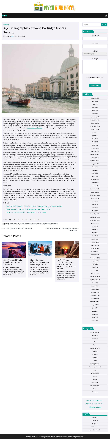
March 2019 (95, 320)
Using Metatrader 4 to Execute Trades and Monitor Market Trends (28, 209)
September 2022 (95, 220)
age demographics (13, 223)
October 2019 (95, 298)
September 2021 (95, 258)
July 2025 (95, 132)
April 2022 (95, 236)
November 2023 (95, 189)
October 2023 (95, 192)
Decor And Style (95, 348)
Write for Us (98, 404)
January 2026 (95, 114)
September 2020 (95, 280)
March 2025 (95, 145)
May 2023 (95, 208)
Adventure (95, 335)
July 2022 (95, 226)
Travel (95, 389)
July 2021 (95, 264)
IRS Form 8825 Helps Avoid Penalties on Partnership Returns (27, 212)
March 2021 (95, 270)
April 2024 (95, 173)
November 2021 (94, 251)
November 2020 (95, 276)
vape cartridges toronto (50, 223)
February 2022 (95, 242)
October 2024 (95, 157)
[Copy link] (43, 219)
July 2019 (94, 308)
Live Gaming (95, 373)
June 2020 (95, 283)
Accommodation (95, 332)
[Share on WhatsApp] (22, 219)
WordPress (79, 437)
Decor (95, 345)
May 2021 (95, 267)
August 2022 (95, 223)
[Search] (106, 15)
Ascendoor (63, 437)
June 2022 (95, 229)
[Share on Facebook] (10, 219)
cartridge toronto (25, 223)
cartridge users (37, 223)
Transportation (95, 386)
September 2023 (95, 195)
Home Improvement (95, 367)
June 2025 (95, 136)
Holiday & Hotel (95, 364)
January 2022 (95, 245)
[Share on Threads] (39, 219)
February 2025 (95, 148)
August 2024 (95, 164)
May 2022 (95, 233)
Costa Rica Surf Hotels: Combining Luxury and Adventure (12, 262)
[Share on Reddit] (30, 219)
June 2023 (95, 204)
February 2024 (95, 179)
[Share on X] (14, 219)
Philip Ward (8, 36)
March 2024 (95, 176)
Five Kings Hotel (44, 437)
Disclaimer (89, 404)
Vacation (95, 392)
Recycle (95, 376)
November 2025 (95, 120)
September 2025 (95, 126)
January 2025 (95, 151)
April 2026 (95, 107)
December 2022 (94, 214)
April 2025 (95, 142)
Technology (95, 382)
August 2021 (95, 261)
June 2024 (95, 167)
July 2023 (95, 201)
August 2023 (95, 198)
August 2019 (95, 305)
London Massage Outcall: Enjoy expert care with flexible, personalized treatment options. (66, 264)
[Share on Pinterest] (26, 219)
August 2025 (95, 129)
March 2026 (95, 110)
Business (6, 24)
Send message (95, 85)
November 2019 (95, 295)
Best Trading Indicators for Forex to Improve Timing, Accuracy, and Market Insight (34, 206)
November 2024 (95, 154)
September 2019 (95, 301)
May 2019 (95, 314)
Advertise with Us (95, 407)
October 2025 (95, 123)
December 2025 (95, 117)
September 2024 (95, 161)
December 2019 (95, 292)
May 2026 (95, 104)
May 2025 (95, 139)
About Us (99, 400)
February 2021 (95, 273)
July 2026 (95, 101)
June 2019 (95, 311)
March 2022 (95, 239)
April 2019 (95, 317)
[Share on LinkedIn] (18, 219)
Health (95, 360)
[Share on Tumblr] (34, 219)
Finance (95, 357)
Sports (95, 379)
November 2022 (95, 217)
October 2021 (95, 255)
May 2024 (95, 170)
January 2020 (95, 289)
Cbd (95, 342)
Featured (95, 354)
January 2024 (95, 182)
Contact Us (90, 400)
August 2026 (95, 98)
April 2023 (95, 211)
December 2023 (95, 186)
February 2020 (95, 286)
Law (95, 370)
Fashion (95, 351)
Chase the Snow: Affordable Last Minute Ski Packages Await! (39, 262)
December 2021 (95, 248)
